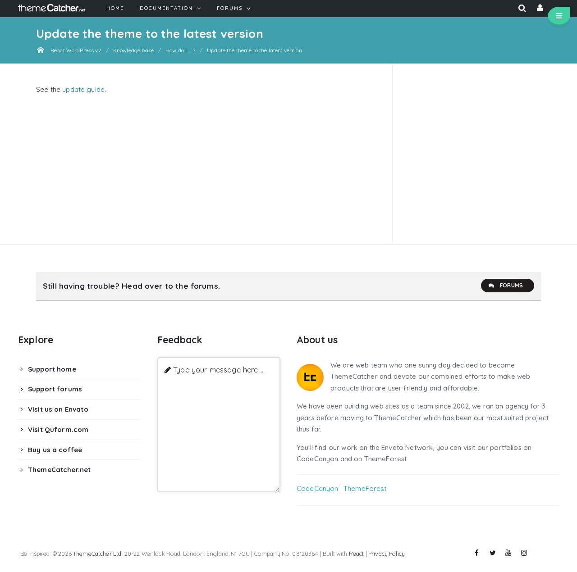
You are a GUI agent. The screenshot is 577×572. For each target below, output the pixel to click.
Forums (511, 285)
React (356, 553)
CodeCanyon (318, 488)
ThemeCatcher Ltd (97, 553)
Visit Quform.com (58, 429)
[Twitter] (492, 553)
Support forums (55, 389)
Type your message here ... (219, 369)
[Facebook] (477, 553)
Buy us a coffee (55, 449)
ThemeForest (365, 488)
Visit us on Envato (58, 409)
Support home (52, 369)
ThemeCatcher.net (59, 469)
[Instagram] (524, 553)
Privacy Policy (386, 553)
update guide (83, 89)
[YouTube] (508, 553)
